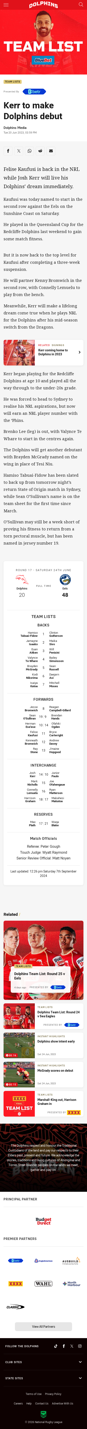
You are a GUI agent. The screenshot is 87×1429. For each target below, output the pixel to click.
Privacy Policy (53, 1394)
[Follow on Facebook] (64, 1346)
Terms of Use (33, 1394)
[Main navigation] (6, 4)
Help (29, 1403)
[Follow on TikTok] (56, 1346)
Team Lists (12, 81)
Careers (18, 1403)
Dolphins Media (15, 128)
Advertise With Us (62, 1403)
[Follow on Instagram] (80, 1346)
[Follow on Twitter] (72, 1346)
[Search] (81, 5)
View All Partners (43, 1326)
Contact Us (41, 1403)
